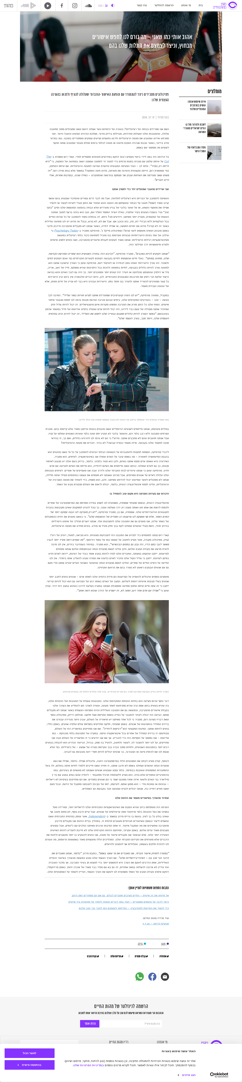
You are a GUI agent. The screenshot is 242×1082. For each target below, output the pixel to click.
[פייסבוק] (152, 977)
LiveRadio (46, 5)
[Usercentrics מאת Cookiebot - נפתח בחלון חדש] (219, 1075)
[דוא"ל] (165, 977)
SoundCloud (88, 6)
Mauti (8, 6)
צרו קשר (142, 5)
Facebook (62, 5)
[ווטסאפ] (139, 976)
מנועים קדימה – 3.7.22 (155, 924)
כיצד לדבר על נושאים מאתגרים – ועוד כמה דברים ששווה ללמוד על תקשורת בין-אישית (118, 902)
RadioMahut (29, 5)
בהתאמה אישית (31, 1064)
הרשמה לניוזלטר (164, 5)
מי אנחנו (186, 5)
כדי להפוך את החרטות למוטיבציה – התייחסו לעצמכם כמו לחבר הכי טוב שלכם (124, 908)
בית (201, 5)
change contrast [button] (112, 5)
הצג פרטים (189, 1074)
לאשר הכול (29, 1053)
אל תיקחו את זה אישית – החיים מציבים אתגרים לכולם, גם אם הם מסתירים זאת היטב (120, 895)
